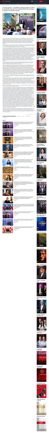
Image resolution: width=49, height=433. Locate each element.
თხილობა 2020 (5, 117)
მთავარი (4, 5)
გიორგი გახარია (19, 116)
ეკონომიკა (7, 5)
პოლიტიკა (9, 116)
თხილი (23, 116)
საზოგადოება (13, 116)
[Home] (3, 1)
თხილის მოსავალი (28, 116)
